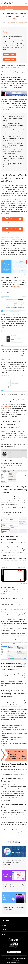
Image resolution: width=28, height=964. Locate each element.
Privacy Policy (13, 962)
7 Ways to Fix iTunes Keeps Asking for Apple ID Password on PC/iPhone (13, 862)
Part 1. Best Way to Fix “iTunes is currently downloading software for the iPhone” (13, 118)
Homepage (3, 6)
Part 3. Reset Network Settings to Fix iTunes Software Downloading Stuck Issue (14, 131)
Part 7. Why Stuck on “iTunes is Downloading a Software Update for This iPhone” (13, 158)
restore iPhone (6, 406)
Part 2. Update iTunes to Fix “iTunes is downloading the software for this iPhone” (13, 125)
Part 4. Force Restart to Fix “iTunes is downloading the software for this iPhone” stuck (13, 138)
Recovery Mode (12, 733)
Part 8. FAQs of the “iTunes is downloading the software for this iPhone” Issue (13, 165)
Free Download (10, 54)
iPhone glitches (9, 207)
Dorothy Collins (10, 22)
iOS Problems (10, 6)
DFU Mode (16, 286)
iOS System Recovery (6, 199)
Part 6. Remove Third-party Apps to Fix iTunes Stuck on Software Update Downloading (13, 151)
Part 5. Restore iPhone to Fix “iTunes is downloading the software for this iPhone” (13, 145)
